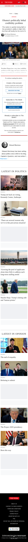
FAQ (14, 518)
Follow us (16, 63)
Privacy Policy (14, 511)
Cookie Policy (14, 513)
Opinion (14, 16)
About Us (14, 503)
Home (10, 13)
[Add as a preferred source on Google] (14, 529)
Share (5, 63)
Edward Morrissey (11, 34)
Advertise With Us (14, 516)
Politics (16, 13)
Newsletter (24, 63)
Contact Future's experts (14, 506)
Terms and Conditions (14, 508)
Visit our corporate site (19, 536)
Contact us (17, 132)
